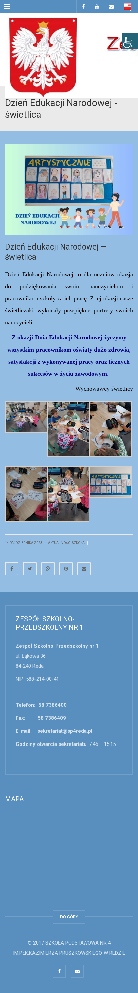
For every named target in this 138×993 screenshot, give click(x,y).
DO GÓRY (69, 916)
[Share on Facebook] (11, 568)
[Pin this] (66, 568)
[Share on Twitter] (30, 568)
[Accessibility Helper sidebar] (130, 41)
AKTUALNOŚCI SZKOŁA (66, 543)
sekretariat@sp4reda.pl (64, 731)
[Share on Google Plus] (48, 568)
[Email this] (84, 568)
